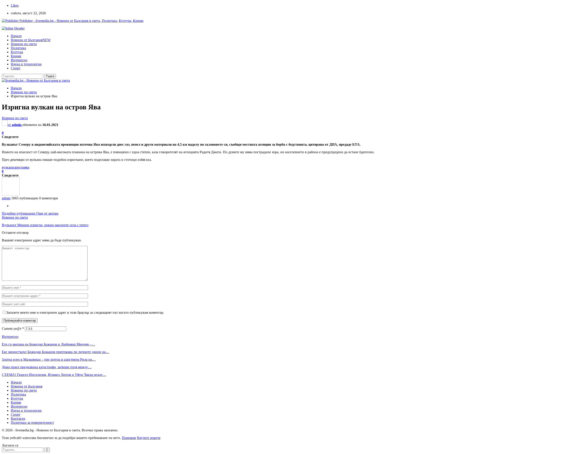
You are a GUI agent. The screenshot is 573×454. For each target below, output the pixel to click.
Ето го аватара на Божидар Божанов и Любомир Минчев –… (48, 344)
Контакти (18, 418)
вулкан (7, 167)
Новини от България (31, 40)
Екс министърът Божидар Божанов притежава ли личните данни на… (55, 352)
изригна (18, 167)
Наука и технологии (26, 64)
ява (26, 167)
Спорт (15, 68)
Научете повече (148, 438)
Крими (16, 56)
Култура (17, 52)
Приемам (129, 438)
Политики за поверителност (32, 422)
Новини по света (24, 44)
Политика (18, 48)
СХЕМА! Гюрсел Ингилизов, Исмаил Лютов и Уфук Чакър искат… (54, 375)
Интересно (19, 60)
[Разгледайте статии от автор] (11, 194)
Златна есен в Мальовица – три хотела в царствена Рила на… (49, 359)
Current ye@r (13, 328)
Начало (16, 36)
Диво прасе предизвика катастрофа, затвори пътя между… (47, 367)
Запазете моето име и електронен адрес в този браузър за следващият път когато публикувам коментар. (85, 312)
